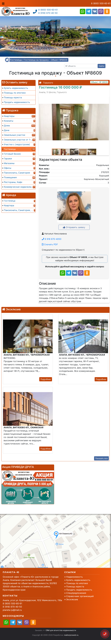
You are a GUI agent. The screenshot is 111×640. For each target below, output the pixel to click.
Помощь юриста (75, 586)
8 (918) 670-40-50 (48, 13)
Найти (101, 66)
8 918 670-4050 (52, 239)
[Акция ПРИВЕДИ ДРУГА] (27, 487)
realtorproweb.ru (71, 635)
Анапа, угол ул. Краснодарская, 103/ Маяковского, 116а (32, 600)
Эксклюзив (72, 599)
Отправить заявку (75, 227)
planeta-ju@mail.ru (12, 610)
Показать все (101, 458)
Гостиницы (16, 60)
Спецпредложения (76, 593)
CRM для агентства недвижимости (61, 630)
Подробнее (45, 379)
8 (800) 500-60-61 (100, 3)
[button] (74, 121)
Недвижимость (74, 576)
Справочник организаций (80, 596)
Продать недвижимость (79, 589)
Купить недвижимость (78, 580)
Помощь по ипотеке (77, 583)
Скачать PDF (50, 244)
